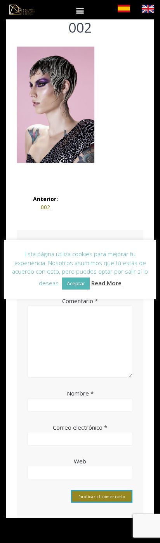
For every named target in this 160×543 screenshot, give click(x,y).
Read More (106, 283)
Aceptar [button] (76, 283)
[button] (79, 10)
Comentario (80, 301)
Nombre (80, 393)
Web (80, 461)
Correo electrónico (80, 427)
